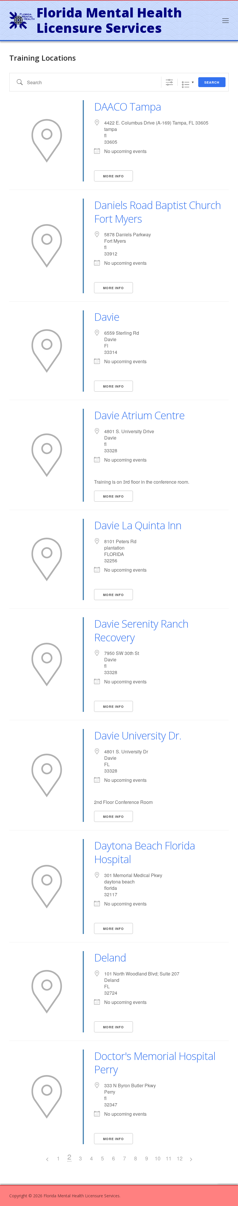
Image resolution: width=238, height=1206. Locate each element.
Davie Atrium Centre (139, 415)
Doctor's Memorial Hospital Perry (154, 1063)
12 (180, 1158)
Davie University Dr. (137, 735)
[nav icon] (225, 20)
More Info (113, 176)
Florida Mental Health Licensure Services (109, 20)
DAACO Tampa (127, 107)
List (185, 85)
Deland (110, 958)
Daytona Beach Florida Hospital (144, 852)
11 (169, 1158)
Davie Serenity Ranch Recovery (141, 631)
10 (158, 1158)
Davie (106, 317)
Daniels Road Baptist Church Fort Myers (157, 212)
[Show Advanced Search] (169, 82)
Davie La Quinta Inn (137, 525)
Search (211, 82)
